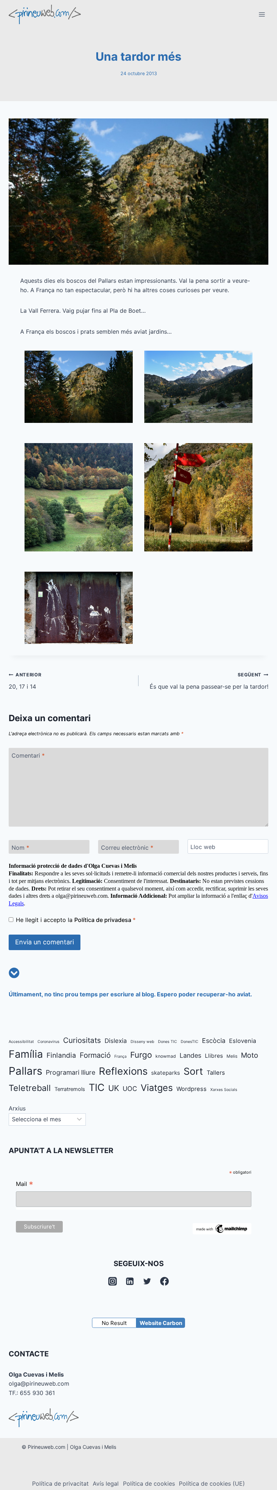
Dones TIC (167, 1041)
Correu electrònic (127, 847)
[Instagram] (112, 1281)
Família (26, 1054)
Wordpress (191, 1088)
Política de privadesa (103, 919)
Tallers (216, 1072)
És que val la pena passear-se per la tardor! (209, 681)
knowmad (165, 1056)
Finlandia (61, 1055)
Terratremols (69, 1089)
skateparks (165, 1072)
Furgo (141, 1055)
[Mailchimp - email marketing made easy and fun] (222, 1228)
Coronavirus (49, 1041)
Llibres (214, 1055)
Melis (232, 1056)
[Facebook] (164, 1281)
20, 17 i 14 (25, 681)
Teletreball (30, 1088)
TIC (97, 1087)
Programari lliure (70, 1072)
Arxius (17, 1108)
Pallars (25, 1071)
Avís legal (106, 1483)
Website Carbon (161, 1323)
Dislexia (116, 1040)
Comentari (28, 755)
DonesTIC (189, 1041)
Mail (24, 1184)
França (120, 1056)
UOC (130, 1088)
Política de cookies (149, 1483)
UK (113, 1088)
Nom (20, 847)
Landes (190, 1055)
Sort (193, 1071)
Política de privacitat (60, 1483)
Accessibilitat (21, 1041)
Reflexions (123, 1071)
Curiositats (82, 1040)
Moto (249, 1055)
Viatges (157, 1087)
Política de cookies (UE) (212, 1483)
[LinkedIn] (129, 1281)
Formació (95, 1055)
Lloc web (202, 846)
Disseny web (142, 1041)
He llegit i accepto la (76, 919)
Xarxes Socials (223, 1089)
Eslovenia (242, 1040)
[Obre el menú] (261, 14)
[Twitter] (147, 1281)
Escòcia (213, 1040)
